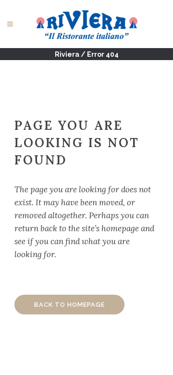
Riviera (67, 54)
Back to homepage (69, 304)
